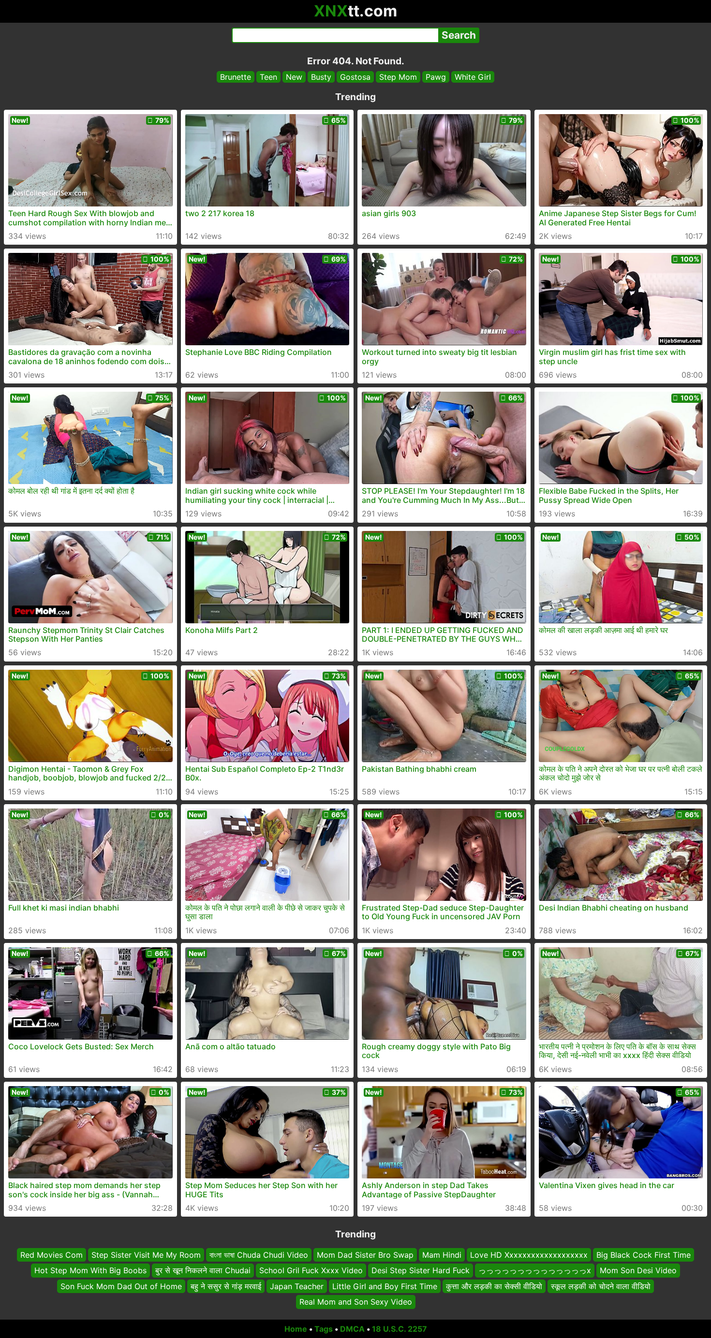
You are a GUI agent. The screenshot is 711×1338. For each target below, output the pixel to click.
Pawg (436, 77)
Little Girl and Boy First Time (384, 1286)
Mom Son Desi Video (638, 1270)
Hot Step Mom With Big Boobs (90, 1270)
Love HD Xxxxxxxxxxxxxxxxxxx (529, 1255)
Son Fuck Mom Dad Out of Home (121, 1286)
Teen (268, 77)
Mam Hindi (441, 1255)
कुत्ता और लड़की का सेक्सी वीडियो (494, 1286)
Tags (323, 1328)
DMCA (352, 1328)
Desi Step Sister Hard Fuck (420, 1270)
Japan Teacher (297, 1286)
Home (295, 1328)
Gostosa (355, 77)
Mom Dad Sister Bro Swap (365, 1255)
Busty (321, 77)
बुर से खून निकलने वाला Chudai (203, 1270)
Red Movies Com (51, 1255)
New (294, 77)
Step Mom (398, 77)
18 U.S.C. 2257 (399, 1328)
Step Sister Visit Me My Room (146, 1255)
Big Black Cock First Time (643, 1255)
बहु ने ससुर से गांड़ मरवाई (226, 1286)
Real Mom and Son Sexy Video (355, 1302)
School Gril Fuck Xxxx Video (311, 1270)
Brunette (235, 77)
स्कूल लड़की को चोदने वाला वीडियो (601, 1286)
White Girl (473, 77)
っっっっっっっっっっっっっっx (534, 1270)
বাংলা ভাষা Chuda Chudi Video (258, 1255)
